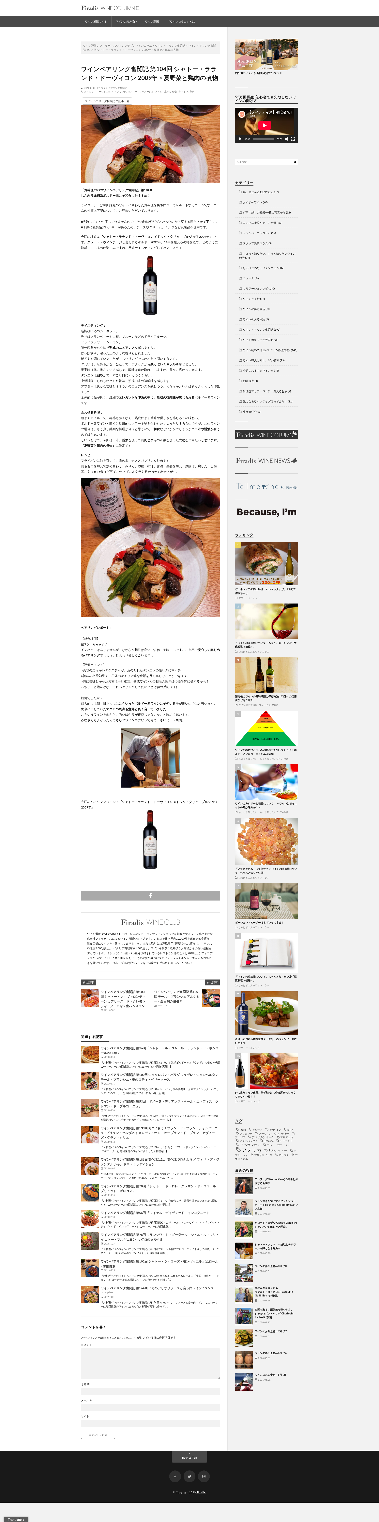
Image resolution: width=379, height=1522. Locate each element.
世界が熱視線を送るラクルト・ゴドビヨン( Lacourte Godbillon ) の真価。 (274, 1291)
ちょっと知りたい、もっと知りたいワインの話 (263, 758)
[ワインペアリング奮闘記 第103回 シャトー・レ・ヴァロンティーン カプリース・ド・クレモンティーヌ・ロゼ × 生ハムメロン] (90, 998)
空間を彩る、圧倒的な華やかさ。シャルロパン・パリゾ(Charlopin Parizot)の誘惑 (274, 1313)
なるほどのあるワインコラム (261, 268)
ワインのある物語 (254, 319)
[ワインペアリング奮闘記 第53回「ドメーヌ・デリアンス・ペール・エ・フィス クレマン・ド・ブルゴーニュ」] (90, 1108)
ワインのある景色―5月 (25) (271, 1374)
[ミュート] (287, 139)
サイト (85, 1416)
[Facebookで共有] (150, 896)
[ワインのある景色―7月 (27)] (244, 1338)
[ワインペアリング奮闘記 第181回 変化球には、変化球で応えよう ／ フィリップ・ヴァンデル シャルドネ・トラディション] (90, 1166)
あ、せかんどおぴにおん (258, 192)
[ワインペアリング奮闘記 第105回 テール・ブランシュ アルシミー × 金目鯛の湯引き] (211, 998)
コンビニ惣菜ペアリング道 (259, 222)
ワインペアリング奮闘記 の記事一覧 (107, 101)
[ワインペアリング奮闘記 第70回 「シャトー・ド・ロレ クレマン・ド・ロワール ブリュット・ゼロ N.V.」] (90, 1192)
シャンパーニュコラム (257, 233)
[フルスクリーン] (293, 139)
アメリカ (252, 1150)
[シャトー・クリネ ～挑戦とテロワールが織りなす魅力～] (244, 1251)
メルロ (158, 91)
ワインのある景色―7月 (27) (271, 1331)
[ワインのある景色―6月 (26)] (244, 1360)
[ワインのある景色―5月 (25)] (244, 1382)
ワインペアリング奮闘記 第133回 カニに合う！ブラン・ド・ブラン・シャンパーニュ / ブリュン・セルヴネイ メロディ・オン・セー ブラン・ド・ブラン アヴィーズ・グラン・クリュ (159, 1132)
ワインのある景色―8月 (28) (271, 1266)
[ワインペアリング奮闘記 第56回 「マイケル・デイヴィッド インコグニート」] (90, 1219)
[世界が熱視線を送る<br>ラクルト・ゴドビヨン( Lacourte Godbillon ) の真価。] (244, 1295)
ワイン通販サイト (96, 21)
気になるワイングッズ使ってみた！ (265, 401)
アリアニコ (286, 1137)
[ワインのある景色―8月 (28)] (244, 1273)
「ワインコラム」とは (181, 21)
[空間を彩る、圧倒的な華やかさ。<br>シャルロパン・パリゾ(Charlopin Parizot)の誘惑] (244, 1317)
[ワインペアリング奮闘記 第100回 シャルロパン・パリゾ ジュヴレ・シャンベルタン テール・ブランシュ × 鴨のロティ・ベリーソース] (90, 1081)
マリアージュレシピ (255, 288)
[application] (266, 125)
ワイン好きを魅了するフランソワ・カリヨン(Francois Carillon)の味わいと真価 (276, 1204)
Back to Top (189, 1457)
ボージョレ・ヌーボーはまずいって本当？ (259, 922)
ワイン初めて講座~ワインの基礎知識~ (266, 350)
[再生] (240, 139)
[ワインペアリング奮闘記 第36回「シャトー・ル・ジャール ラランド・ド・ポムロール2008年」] (90, 1054)
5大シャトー (278, 1151)
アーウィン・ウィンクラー (274, 1133)
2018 (243, 1129)
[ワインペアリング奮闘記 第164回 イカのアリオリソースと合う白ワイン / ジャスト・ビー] (90, 1294)
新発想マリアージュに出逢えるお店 (265, 391)
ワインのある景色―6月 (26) (271, 1353)
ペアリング (120, 91)
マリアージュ (146, 91)
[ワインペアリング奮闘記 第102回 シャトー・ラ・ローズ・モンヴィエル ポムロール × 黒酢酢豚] (90, 1268)
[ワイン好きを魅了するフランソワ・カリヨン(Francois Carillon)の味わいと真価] (244, 1208)
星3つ (167, 91)
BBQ (290, 1129)
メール (87, 1400)
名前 (85, 1384)
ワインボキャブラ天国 (257, 339)
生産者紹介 (250, 411)
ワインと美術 (251, 298)
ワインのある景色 (254, 309)
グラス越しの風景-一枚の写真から (264, 212)
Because (269, 1140)
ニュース (248, 278)
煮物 (174, 91)
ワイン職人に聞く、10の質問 (261, 360)
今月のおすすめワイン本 (258, 370)
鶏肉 (192, 91)
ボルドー (133, 91)
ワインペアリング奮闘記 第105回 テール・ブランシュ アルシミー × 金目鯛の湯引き (177, 996)
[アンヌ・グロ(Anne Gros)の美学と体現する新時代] (244, 1186)
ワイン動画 (152, 21)
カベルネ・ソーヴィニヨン (98, 91)
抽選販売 (248, 381)
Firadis (201, 1492)
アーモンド (286, 1140)
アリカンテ (246, 1133)
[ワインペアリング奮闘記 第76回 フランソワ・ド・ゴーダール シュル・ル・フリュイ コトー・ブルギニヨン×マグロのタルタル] (90, 1241)
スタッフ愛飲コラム (255, 243)
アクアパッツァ (249, 1140)
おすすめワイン (252, 202)
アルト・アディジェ (278, 1145)
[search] (295, 162)
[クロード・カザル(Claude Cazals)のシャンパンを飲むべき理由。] (244, 1230)
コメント (86, 1344)
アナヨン (275, 1129)
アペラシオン (250, 1145)
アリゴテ (284, 1155)
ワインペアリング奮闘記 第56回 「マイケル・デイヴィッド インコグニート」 (157, 1213)
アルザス (257, 1129)
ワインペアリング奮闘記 (114, 88)
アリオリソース (263, 1155)
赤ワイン (183, 91)
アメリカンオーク (263, 1137)
